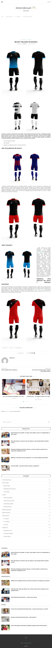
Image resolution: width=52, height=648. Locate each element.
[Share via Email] (34, 353)
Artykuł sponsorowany (26, 479)
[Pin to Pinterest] (32, 353)
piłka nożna (4, 347)
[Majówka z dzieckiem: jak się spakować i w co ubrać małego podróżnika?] (5, 459)
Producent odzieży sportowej (39, 290)
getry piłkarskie (40, 252)
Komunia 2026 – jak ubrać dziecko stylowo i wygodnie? (25, 465)
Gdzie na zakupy (26, 482)
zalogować (8, 411)
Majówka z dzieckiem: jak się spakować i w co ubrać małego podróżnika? (29, 457)
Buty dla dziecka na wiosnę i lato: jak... (13, 396)
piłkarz (11, 347)
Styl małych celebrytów (27, 533)
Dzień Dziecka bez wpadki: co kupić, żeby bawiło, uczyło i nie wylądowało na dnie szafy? (30, 433)
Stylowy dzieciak (9, 16)
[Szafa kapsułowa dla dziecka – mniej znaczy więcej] (5, 599)
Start (2, 16)
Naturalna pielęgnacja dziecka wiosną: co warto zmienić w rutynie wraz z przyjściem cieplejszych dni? (29, 450)
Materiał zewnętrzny (26, 512)
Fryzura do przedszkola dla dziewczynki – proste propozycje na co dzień (29, 609)
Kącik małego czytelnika (27, 503)
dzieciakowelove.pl (27, 643)
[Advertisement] (26, 28)
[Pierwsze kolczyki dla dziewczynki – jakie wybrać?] (5, 619)
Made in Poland (27, 485)
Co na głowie (27, 518)
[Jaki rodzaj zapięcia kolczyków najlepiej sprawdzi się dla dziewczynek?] (5, 627)
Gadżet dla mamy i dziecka (27, 500)
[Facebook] (26, 637)
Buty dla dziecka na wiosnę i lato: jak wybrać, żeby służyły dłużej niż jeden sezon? (30, 441)
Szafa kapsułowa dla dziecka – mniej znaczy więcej (24, 597)
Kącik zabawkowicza (27, 506)
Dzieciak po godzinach (27, 497)
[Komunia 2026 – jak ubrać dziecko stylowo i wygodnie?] (38, 387)
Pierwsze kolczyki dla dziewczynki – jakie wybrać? (23, 617)
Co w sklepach (17, 16)
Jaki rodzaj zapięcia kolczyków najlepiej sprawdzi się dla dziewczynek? (29, 625)
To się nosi (29, 39)
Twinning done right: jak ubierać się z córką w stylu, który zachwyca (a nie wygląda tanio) (30, 589)
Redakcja (24, 43)
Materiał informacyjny (26, 509)
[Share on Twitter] (31, 353)
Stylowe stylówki (27, 536)
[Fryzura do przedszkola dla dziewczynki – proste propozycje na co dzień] (5, 611)
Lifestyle (26, 494)
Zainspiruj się (26, 527)
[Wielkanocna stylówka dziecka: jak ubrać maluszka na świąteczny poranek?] (5, 582)
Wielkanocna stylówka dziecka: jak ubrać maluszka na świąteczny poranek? (30, 580)
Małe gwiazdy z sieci (27, 530)
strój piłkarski (18, 347)
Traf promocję (27, 491)
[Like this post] (28, 353)
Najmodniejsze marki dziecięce (27, 488)
